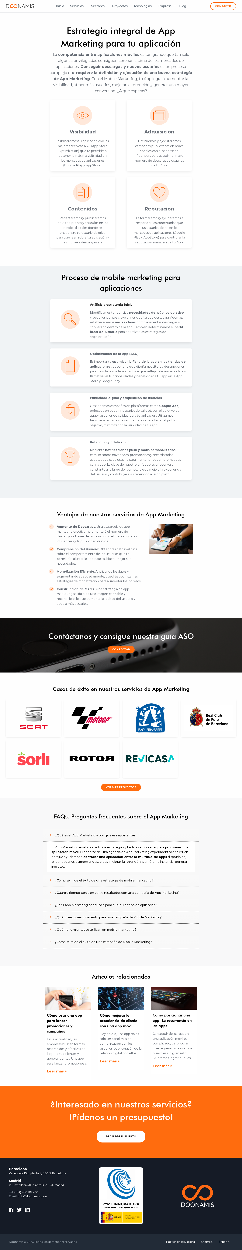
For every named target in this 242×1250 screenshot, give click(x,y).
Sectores (98, 6)
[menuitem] (60, 6)
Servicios (77, 6)
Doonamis (20, 6)
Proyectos (120, 6)
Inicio (60, 6)
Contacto (223, 6)
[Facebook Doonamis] (11, 1210)
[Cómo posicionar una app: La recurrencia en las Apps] (174, 998)
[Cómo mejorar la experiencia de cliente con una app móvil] (121, 998)
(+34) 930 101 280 (26, 1192)
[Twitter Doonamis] (19, 1210)
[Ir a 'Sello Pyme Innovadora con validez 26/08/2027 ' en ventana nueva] (121, 1195)
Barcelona (18, 1169)
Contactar (121, 649)
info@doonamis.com (32, 1196)
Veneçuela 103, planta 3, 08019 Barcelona (37, 1173)
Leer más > (57, 1071)
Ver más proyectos (121, 787)
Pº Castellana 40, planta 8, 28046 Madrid (36, 1185)
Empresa (165, 6)
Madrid (15, 1181)
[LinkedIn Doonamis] (27, 1210)
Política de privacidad (180, 1242)
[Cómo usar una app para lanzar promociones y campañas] (68, 998)
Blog (182, 6)
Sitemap (207, 1242)
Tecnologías (143, 6)
